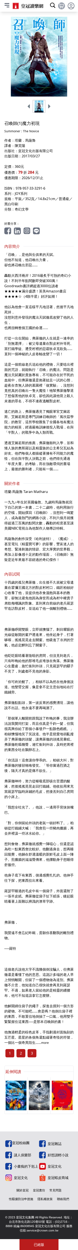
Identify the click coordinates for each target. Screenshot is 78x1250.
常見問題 (55, 1190)
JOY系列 (21, 193)
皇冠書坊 (39, 1190)
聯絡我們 (63, 1199)
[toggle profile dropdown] (71, 5)
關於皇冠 (22, 1190)
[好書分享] (7, 231)
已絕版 (39, 1244)
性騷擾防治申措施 (21, 1199)
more (45, 1043)
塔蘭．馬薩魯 (25, 140)
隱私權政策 (45, 1199)
